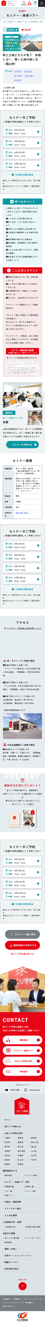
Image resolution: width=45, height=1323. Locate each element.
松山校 (20, 1160)
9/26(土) (28, 71)
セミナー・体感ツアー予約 (17, 1181)
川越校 (7, 1138)
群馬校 (33, 1138)
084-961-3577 (22, 512)
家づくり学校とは (13, 1126)
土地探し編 (29, 1186)
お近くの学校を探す (14, 1133)
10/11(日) (18, 75)
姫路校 (20, 1142)
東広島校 (21, 1151)
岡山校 (20, 1146)
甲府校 (7, 1142)
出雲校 (20, 1155)
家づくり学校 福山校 (31, 21)
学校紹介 (19, 21)
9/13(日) (17, 71)
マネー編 (8, 1191)
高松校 (7, 1160)
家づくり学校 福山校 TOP (22, 953)
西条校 (7, 1164)
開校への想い (11, 1248)
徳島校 (20, 1164)
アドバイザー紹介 (13, 1208)
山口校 (33, 1151)
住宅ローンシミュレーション (18, 1255)
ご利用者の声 (10, 1227)
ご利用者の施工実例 (32, 1227)
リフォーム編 (29, 1191)
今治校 (33, 1160)
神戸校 (7, 1146)
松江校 (7, 1155)
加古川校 (34, 1142)
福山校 (33, 1146)
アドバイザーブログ (32, 1238)
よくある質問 (11, 1215)
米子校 (33, 1155)
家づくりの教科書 (12, 1238)
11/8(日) (17, 80)
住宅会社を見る (12, 1268)
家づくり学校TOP (8, 21)
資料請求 (8, 1242)
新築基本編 (9, 1186)
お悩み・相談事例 (13, 1201)
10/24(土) (29, 75)
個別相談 (8, 1175)
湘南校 (20, 1138)
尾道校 (7, 1151)
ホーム (8, 1119)
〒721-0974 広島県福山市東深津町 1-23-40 (24, 628)
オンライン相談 (30, 1175)
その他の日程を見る (24, 174)
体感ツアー (9, 1195)
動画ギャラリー (12, 1262)
